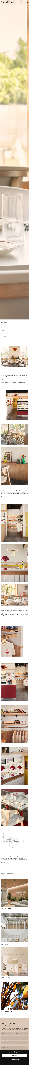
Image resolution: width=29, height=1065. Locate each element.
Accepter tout (14, 1055)
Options (14, 1063)
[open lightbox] (14, 159)
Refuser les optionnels (14, 1059)
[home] (7, 2)
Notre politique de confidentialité (14, 1052)
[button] (27, 2)
